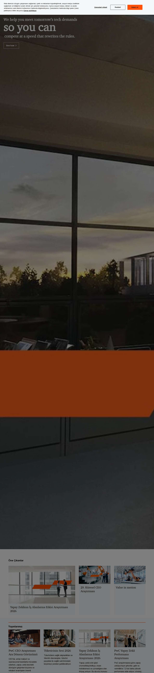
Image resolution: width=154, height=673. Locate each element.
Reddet (118, 7)
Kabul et (135, 7)
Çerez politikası (30, 11)
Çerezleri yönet (100, 7)
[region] (77, 7)
